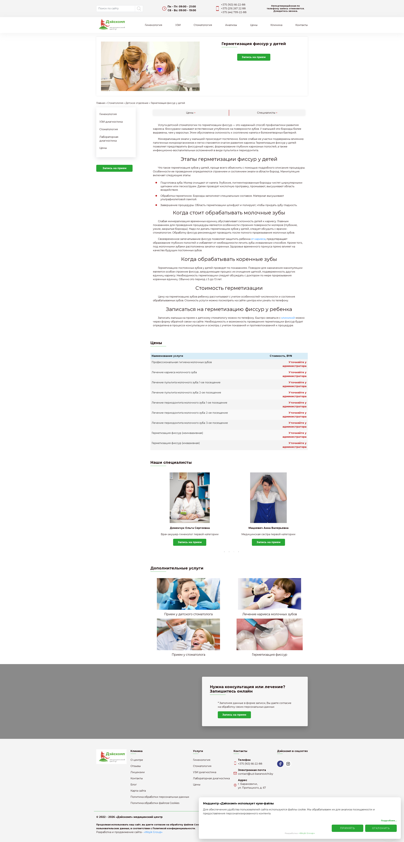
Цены (254, 25)
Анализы (231, 25)
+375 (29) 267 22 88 (237, 8)
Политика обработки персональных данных (160, 796)
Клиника (276, 25)
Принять (347, 828)
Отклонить (381, 828)
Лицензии (138, 772)
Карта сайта (138, 790)
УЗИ (178, 25)
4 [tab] (238, 551)
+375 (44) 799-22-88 (238, 12)
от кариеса (258, 238)
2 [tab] (229, 551)
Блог (134, 784)
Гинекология (153, 25)
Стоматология (203, 25)
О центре (137, 759)
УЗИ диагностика (111, 121)
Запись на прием (289, 8)
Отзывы (136, 766)
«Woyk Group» (153, 832)
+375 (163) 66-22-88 (237, 4)
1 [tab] (224, 551)
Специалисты (267, 112)
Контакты (301, 25)
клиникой (288, 317)
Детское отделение (136, 103)
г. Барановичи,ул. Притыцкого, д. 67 (252, 785)
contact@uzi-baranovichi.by (255, 773)
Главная (100, 103)
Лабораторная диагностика (211, 778)
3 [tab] (233, 551)
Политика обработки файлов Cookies (155, 803)
